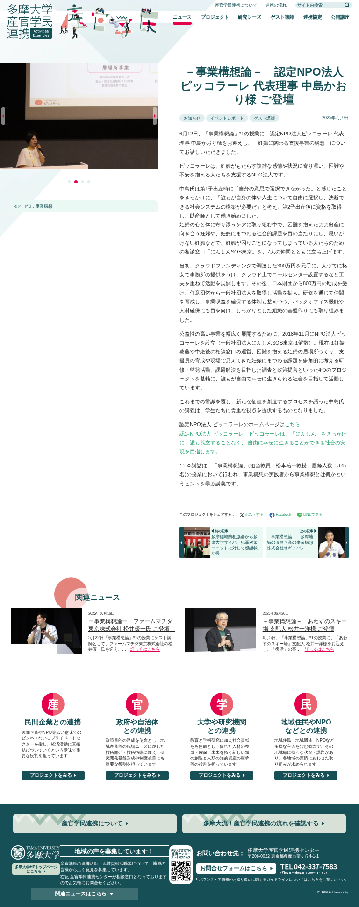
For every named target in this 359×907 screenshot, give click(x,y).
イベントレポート (227, 118)
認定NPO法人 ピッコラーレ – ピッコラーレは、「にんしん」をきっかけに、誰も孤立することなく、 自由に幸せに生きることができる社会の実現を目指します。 (263, 443)
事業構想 (44, 206)
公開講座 (340, 17)
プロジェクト (215, 17)
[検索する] (347, 5)
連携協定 (312, 17)
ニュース (182, 17)
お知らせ (192, 118)
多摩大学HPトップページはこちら (36, 869)
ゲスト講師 (282, 17)
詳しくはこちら (145, 649)
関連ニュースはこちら (81, 893)
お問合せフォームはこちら (233, 868)
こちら (292, 424)
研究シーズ (249, 17)
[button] (69, 181)
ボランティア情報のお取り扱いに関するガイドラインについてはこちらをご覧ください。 (274, 880)
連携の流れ (276, 5)
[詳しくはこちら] (46, 611)
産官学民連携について (236, 5)
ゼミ (28, 206)
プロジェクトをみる (51, 775)
